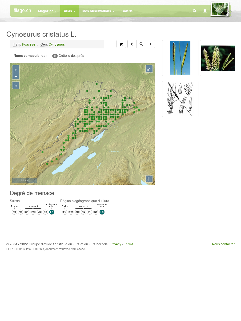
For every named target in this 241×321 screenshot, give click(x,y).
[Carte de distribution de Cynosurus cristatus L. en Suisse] (121, 44)
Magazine (46, 10)
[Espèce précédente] (132, 44)
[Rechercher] (194, 11)
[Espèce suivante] (150, 44)
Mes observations (97, 10)
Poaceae (28, 44)
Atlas (68, 10)
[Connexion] (205, 11)
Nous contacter (223, 244)
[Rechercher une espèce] (141, 44)
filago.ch (22, 10)
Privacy (115, 244)
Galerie (127, 10)
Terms (128, 244)
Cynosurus (57, 44)
